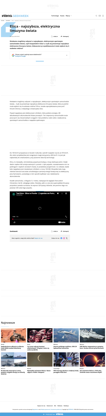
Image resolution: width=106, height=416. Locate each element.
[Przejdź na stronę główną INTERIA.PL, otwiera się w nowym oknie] (7, 15)
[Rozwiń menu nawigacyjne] (103, 16)
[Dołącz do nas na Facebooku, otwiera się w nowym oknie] (61, 238)
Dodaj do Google (28, 56)
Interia (2, 20)
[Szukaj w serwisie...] (96, 16)
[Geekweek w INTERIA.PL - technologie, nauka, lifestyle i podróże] (21, 15)
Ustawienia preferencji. (56, 409)
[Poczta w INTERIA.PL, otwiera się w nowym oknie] (99, 16)
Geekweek (8, 20)
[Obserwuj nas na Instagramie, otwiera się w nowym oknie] (64, 238)
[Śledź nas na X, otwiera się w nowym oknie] (66, 238)
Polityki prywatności (45, 409)
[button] (55, 16)
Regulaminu (35, 409)
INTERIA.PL (71, 409)
